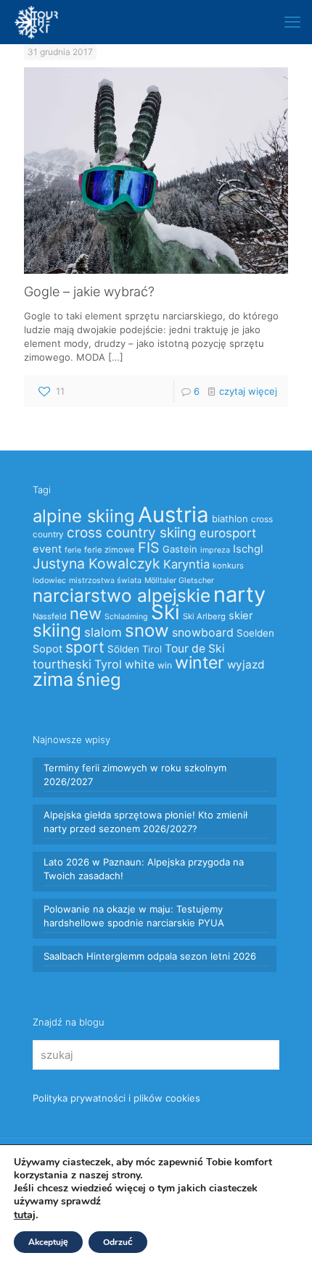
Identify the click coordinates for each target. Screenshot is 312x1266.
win (164, 665)
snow (147, 630)
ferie (73, 550)
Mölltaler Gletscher (179, 580)
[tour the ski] (36, 22)
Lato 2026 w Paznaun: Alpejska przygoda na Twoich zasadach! (144, 868)
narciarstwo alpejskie (121, 595)
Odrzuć (118, 1242)
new (86, 613)
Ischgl (248, 549)
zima (53, 679)
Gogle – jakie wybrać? (89, 291)
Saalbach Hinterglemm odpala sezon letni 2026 (150, 956)
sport (84, 646)
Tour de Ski (195, 648)
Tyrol (108, 664)
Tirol (152, 649)
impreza (215, 550)
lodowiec (49, 580)
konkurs (228, 566)
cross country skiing (132, 532)
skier (241, 615)
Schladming (126, 616)
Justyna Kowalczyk (96, 563)
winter (199, 663)
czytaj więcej (248, 391)
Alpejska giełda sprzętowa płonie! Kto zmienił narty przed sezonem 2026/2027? (145, 821)
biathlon (230, 518)
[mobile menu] (292, 21)
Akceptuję (48, 1242)
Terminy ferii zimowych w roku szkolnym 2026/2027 (135, 774)
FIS (149, 547)
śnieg (98, 679)
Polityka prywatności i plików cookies (116, 1098)
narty (239, 594)
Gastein (180, 549)
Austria (173, 514)
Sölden (123, 649)
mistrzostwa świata (105, 580)
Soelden (255, 633)
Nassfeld (50, 616)
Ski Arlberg (204, 616)
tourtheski (62, 664)
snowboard (203, 633)
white (140, 664)
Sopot (47, 648)
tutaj (25, 1214)
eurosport (228, 532)
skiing (57, 630)
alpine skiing (84, 516)
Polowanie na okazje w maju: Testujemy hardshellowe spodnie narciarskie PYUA (134, 915)
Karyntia (186, 564)
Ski (165, 612)
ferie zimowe (109, 550)
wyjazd (246, 664)
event (47, 549)
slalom (103, 632)
